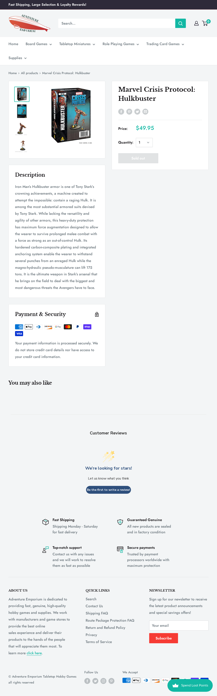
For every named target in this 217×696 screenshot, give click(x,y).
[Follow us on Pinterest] (111, 681)
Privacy (91, 634)
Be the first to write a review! (108, 490)
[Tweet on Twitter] (137, 111)
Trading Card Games (162, 43)
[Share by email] (145, 111)
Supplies (15, 57)
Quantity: (125, 142)
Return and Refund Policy (105, 627)
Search (91, 599)
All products (29, 73)
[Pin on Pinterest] (129, 111)
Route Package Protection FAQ (110, 620)
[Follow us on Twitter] (95, 681)
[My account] (196, 23)
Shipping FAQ (97, 613)
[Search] (180, 23)
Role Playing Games (118, 43)
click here (34, 653)
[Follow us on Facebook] (87, 681)
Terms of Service (99, 641)
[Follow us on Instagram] (103, 681)
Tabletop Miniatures (74, 43)
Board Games (36, 43)
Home (13, 43)
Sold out (138, 158)
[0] (205, 23)
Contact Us (94, 606)
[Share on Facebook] (121, 111)
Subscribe (164, 638)
